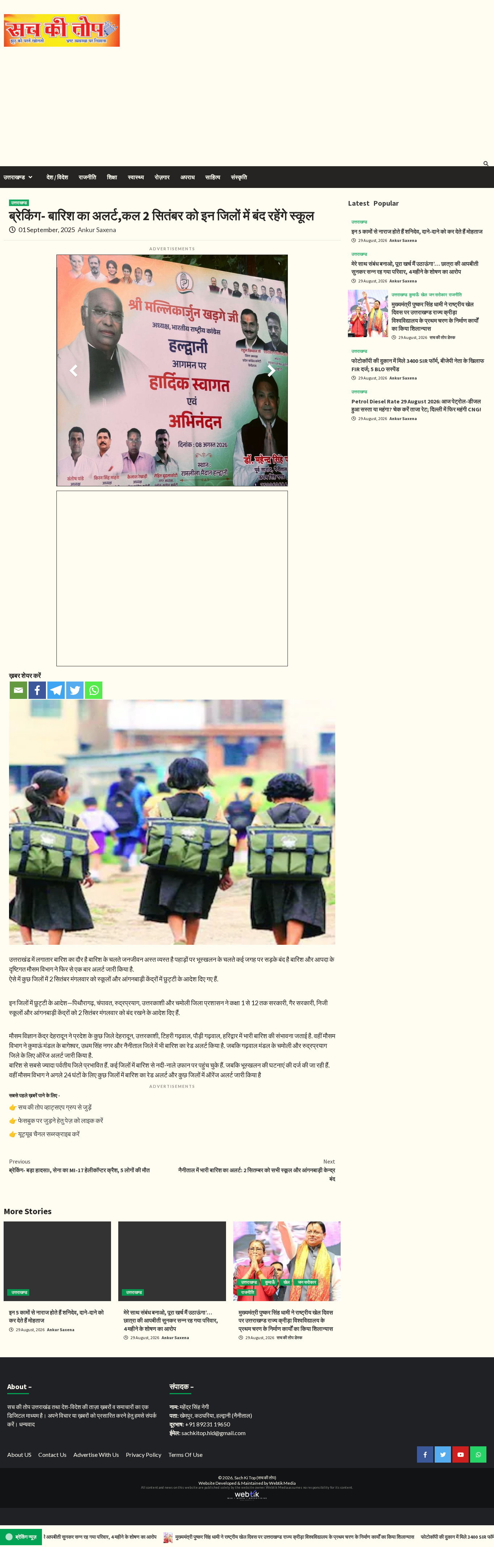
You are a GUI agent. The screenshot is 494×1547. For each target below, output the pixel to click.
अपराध (187, 177)
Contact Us (52, 1454)
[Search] (485, 164)
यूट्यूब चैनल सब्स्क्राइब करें (49, 1134)
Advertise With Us (96, 1454)
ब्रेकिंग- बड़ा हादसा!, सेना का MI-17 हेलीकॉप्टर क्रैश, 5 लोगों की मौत (79, 1166)
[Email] (18, 690)
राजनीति (87, 177)
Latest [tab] (359, 202)
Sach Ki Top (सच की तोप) (255, 1477)
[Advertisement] (247, 101)
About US (19, 1454)
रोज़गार (162, 177)
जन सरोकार (307, 1282)
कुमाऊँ (270, 1282)
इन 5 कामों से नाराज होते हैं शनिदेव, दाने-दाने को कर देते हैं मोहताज (417, 231)
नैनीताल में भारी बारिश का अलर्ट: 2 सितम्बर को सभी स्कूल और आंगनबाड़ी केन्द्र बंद (256, 1170)
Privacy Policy (143, 1454)
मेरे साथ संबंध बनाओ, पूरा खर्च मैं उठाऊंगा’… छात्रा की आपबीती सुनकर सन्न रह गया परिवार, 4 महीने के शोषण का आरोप (171, 1320)
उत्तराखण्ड (14, 177)
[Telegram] (56, 690)
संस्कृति (239, 177)
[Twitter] (75, 690)
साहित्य (212, 177)
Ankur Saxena (97, 230)
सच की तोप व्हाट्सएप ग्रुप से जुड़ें (54, 1107)
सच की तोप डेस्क (289, 1337)
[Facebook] (37, 690)
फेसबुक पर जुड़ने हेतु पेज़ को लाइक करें (60, 1120)
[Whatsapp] (93, 690)
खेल (287, 1282)
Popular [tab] (386, 202)
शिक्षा (112, 177)
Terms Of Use (185, 1454)
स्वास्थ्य (136, 177)
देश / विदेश (57, 177)
